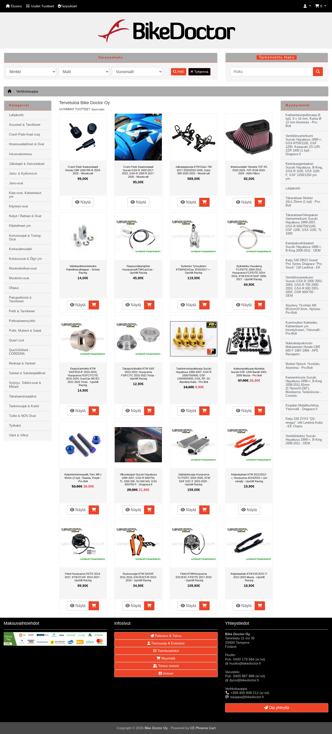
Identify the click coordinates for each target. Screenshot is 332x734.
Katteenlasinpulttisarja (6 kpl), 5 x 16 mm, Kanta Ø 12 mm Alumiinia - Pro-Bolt (303, 120)
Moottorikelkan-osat (23, 268)
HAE (180, 72)
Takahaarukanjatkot (22, 396)
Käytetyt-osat (18, 206)
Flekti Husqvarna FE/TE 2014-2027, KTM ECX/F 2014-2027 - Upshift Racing (83, 577)
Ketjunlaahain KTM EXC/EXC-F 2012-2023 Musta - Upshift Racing (249, 577)
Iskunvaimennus (20, 154)
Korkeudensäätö (20, 249)
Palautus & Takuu (168, 636)
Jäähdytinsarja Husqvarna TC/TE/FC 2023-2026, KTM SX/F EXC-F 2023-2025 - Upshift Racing (193, 479)
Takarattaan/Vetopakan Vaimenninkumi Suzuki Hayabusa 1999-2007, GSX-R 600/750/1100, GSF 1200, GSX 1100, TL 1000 (304, 224)
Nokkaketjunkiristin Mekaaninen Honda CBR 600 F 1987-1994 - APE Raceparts (303, 349)
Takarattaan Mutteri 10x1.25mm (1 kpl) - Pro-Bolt (303, 201)
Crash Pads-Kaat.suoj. (25, 134)
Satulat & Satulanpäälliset (27, 373)
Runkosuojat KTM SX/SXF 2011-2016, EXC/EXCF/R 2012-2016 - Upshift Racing (138, 577)
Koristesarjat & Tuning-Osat (25, 237)
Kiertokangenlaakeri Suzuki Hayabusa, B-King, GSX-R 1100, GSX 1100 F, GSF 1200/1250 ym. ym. (304, 171)
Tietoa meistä (168, 666)
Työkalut (15, 425)
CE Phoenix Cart (203, 728)
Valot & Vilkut (18, 435)
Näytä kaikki (98, 109)
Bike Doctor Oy (156, 728)
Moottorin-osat (19, 278)
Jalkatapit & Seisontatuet (26, 164)
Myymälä (167, 658)
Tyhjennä (200, 72)
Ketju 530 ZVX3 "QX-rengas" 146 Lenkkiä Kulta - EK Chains (304, 422)
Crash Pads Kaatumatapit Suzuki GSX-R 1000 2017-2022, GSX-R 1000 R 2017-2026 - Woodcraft (138, 171)
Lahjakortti (16, 115)
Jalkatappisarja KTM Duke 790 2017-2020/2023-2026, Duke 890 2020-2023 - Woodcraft (193, 170)
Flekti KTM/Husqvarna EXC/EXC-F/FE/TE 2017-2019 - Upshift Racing (193, 577)
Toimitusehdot (168, 651)
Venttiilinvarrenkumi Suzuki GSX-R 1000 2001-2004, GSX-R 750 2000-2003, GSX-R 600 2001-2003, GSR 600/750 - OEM (304, 287)
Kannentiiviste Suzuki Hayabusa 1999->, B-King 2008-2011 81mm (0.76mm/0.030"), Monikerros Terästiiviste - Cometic (304, 387)
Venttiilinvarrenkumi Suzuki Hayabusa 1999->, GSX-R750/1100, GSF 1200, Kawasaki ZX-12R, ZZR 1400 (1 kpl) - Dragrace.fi (304, 145)
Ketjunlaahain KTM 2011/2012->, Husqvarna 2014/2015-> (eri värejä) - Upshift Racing (249, 477)
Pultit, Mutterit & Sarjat (25, 330)
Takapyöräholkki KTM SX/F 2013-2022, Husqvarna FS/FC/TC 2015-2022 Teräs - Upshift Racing (138, 373)
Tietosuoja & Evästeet (167, 643)
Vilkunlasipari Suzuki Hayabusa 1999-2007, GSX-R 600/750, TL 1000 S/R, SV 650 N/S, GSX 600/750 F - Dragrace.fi (138, 479)
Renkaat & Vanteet (22, 363)
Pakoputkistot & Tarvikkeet (20, 299)
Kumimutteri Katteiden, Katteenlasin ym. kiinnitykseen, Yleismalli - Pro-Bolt (304, 328)
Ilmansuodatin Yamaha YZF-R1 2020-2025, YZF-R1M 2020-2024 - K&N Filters (249, 170)
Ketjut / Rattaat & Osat (25, 216)
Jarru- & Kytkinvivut (23, 173)
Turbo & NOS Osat (22, 416)
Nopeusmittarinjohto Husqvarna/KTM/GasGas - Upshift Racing (138, 269)
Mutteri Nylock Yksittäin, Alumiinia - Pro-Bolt (303, 365)
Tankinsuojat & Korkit (24, 406)
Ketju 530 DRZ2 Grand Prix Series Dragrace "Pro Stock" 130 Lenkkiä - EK (304, 264)
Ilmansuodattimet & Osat (26, 144)
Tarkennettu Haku (277, 57)
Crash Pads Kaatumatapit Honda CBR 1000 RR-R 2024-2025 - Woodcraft (83, 170)
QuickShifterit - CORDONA (19, 351)
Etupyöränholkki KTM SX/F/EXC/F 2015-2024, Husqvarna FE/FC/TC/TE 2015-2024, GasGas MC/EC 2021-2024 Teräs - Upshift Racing (83, 377)
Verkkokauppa (27, 91)
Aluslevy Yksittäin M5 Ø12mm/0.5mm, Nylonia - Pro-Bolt (304, 309)
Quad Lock (16, 340)
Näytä (85, 202)
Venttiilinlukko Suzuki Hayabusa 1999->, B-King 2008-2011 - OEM (304, 439)
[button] (307, 6)
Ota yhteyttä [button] (278, 708)
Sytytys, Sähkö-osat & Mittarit (25, 384)
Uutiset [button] (167, 673)
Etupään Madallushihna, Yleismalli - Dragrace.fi (302, 407)
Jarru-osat (16, 183)
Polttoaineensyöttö (22, 321)
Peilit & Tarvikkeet (22, 311)
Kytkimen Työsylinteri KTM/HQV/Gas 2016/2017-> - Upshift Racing (193, 269)
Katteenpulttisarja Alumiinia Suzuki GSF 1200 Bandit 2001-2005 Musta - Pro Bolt (249, 372)
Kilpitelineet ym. (20, 226)
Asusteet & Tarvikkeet (24, 125)
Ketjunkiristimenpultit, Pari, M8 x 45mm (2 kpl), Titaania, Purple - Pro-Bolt (83, 477)
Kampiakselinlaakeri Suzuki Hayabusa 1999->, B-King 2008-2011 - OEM (304, 247)
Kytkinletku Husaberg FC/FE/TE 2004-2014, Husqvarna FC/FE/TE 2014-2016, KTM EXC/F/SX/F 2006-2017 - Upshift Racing (249, 273)
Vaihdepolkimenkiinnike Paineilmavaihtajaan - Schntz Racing (83, 269)
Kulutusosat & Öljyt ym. (26, 259)
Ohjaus (14, 288)
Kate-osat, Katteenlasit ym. (25, 194)
